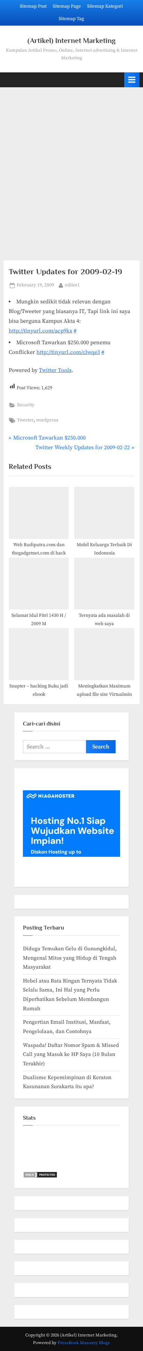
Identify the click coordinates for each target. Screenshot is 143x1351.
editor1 (72, 285)
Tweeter (25, 420)
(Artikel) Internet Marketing (71, 40)
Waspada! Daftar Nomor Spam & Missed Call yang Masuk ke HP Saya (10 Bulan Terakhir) (71, 1054)
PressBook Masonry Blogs (84, 1342)
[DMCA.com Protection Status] (40, 1176)
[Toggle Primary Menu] (132, 79)
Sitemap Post (33, 6)
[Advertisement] (71, 169)
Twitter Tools (55, 370)
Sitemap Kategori (105, 6)
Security (25, 405)
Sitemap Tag (71, 19)
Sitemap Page (67, 6)
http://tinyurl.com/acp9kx (40, 330)
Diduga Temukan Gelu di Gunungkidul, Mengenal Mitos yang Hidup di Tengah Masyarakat (70, 957)
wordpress (47, 420)
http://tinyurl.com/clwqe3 (68, 352)
